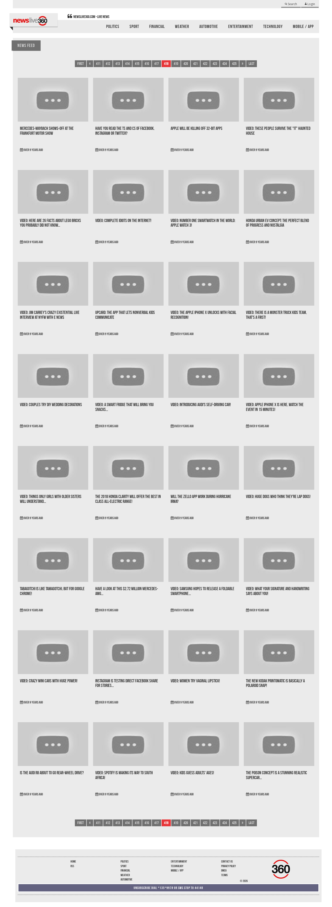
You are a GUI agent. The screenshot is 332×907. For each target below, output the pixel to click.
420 (185, 64)
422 (205, 64)
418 (166, 64)
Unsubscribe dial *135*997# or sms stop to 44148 (168, 888)
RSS (72, 866)
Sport (124, 866)
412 (108, 64)
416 (147, 64)
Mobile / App (177, 870)
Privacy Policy (228, 866)
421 (195, 64)
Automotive (126, 879)
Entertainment (179, 861)
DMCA (224, 870)
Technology (177, 866)
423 (215, 64)
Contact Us (227, 861)
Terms (224, 875)
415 (137, 64)
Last (251, 64)
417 (156, 64)
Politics (125, 861)
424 (224, 64)
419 (176, 64)
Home (73, 861)
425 (234, 64)
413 (117, 64)
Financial (125, 870)
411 (98, 64)
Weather (125, 875)
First (80, 64)
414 (127, 64)
